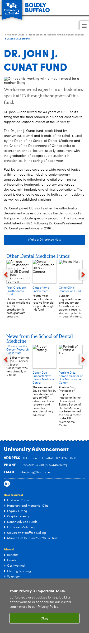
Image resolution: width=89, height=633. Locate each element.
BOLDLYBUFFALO (37, 7)
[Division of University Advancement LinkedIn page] (7, 484)
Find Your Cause (15, 35)
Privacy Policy (48, 607)
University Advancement (36, 449)
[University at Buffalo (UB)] (12, 7)
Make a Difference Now (44, 239)
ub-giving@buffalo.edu (36, 472)
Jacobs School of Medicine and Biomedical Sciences (56, 35)
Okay (44, 618)
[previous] (6, 274)
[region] (44, 606)
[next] (83, 274)
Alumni (9, 549)
